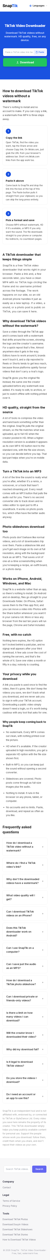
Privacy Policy (10, 1206)
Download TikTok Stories (15, 1234)
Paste (41, 52)
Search (39, 1169)
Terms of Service (11, 1201)
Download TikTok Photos (15, 1219)
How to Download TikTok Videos (19, 1239)
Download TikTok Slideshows (17, 1229)
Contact (7, 1187)
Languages (38, 5)
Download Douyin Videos (15, 1224)
